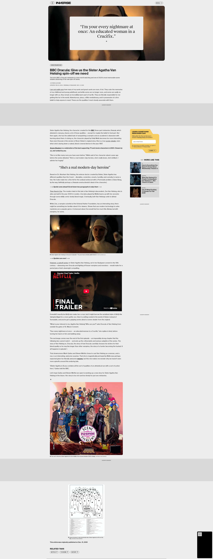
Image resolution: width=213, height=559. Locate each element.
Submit (151, 150)
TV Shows (63, 552)
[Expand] (199, 533)
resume (80, 359)
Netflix (53, 552)
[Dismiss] (210, 533)
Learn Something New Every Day (140, 132)
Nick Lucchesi (57, 83)
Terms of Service (138, 146)
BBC (92, 130)
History (73, 552)
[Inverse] (63, 3)
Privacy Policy (147, 146)
